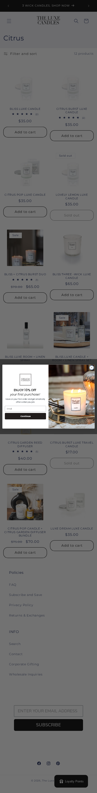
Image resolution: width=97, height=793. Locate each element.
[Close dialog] (92, 367)
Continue (25, 415)
